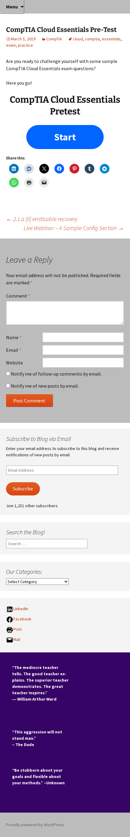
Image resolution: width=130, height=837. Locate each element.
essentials (111, 39)
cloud (78, 39)
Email (13, 350)
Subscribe (23, 489)
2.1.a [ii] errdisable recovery (41, 219)
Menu (12, 7)
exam (11, 45)
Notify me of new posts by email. (45, 386)
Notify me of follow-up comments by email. (56, 374)
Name (13, 337)
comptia (92, 39)
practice (25, 45)
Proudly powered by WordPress (35, 824)
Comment (18, 296)
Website (14, 363)
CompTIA (54, 39)
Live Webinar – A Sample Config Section (74, 228)
